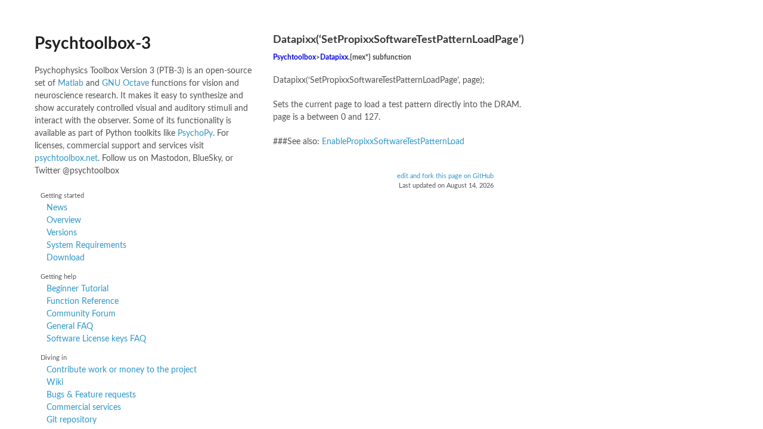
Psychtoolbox (294, 57)
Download (65, 258)
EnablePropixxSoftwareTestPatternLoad (393, 142)
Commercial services (83, 407)
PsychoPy (195, 133)
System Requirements (86, 245)
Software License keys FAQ (96, 339)
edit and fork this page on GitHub (445, 176)
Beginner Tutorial (77, 289)
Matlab (70, 83)
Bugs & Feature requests (91, 395)
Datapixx (334, 57)
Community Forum (81, 314)
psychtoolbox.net (66, 158)
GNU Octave (125, 83)
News (56, 208)
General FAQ (69, 326)
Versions (61, 233)
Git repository (71, 420)
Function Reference (82, 301)
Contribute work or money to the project (121, 370)
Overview (63, 220)
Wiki (54, 382)
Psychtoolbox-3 (93, 43)
